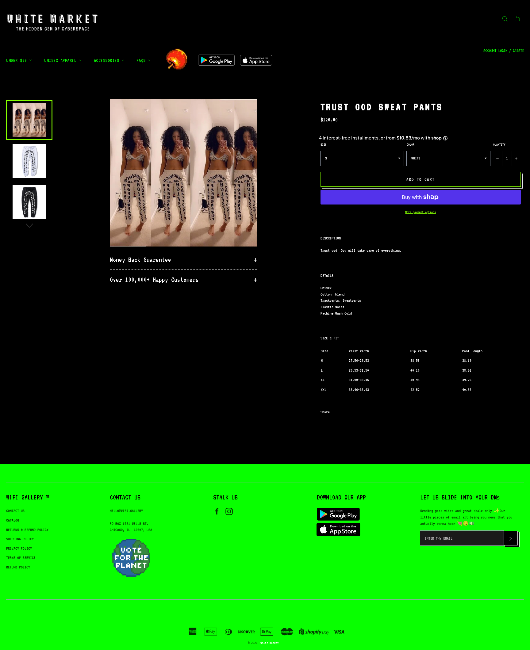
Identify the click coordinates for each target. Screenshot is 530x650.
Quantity (499, 144)
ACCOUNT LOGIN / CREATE (503, 50)
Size (324, 144)
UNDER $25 (17, 60)
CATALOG (12, 520)
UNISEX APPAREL (61, 60)
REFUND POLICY (18, 567)
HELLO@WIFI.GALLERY (126, 510)
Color (410, 144)
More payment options (420, 212)
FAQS (142, 60)
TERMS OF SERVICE (21, 557)
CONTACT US (15, 510)
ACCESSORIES (107, 60)
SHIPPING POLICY (20, 539)
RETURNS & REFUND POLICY (27, 529)
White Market (269, 642)
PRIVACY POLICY (19, 548)
